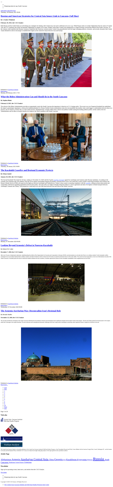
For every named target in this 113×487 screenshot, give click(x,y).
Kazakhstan (71, 459)
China (51, 459)
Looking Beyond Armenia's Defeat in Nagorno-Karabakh (27, 245)
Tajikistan (12, 462)
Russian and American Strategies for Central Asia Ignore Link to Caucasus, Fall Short (40, 16)
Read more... (4, 91)
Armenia (16, 459)
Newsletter (4, 472)
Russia (99, 459)
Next (5, 407)
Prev (5, 389)
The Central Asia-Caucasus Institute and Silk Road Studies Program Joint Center (26, 484)
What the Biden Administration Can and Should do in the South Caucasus (34, 96)
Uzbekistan (28, 462)
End (5, 408)
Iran (64, 460)
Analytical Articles (13, 89)
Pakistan (90, 460)
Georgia (58, 459)
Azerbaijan (27, 459)
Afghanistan (6, 459)
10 (5, 405)
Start (5, 388)
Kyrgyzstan (82, 459)
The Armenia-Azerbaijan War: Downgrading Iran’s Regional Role (31, 311)
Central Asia (41, 459)
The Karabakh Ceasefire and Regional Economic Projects (27, 170)
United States (19, 462)
